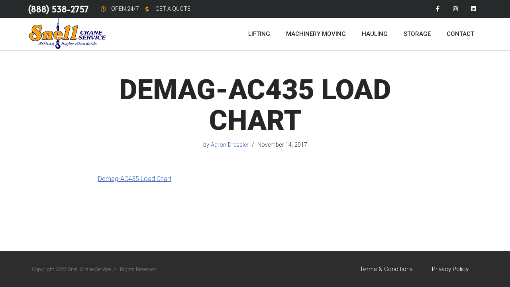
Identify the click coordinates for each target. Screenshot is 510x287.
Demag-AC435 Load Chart (134, 179)
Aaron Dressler (230, 145)
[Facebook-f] (438, 9)
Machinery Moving (316, 33)
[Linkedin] (473, 9)
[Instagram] (455, 9)
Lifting (259, 33)
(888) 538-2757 (58, 9)
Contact (460, 33)
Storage (417, 33)
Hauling (375, 33)
